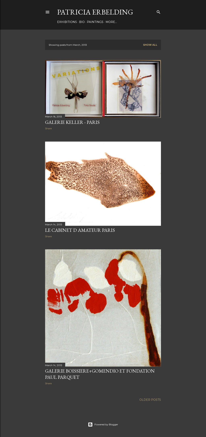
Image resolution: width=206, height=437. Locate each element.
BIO (82, 22)
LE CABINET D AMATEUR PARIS (80, 230)
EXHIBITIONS (67, 22)
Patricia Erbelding (95, 12)
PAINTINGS (95, 22)
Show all (150, 44)
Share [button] (48, 128)
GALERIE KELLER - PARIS (72, 122)
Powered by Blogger (106, 424)
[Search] (158, 11)
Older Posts (150, 400)
